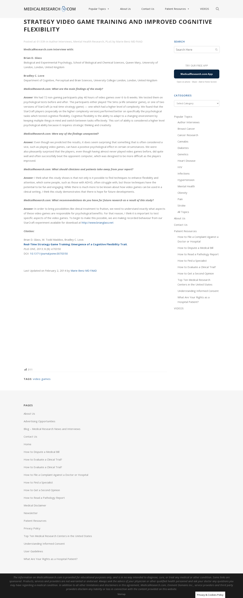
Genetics (183, 154)
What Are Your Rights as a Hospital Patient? (51, 559)
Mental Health (186, 186)
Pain (180, 199)
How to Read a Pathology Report (198, 254)
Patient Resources (175, 8)
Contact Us (147, 8)
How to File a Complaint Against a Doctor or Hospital (56, 475)
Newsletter (31, 513)
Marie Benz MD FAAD (129, 41)
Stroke (182, 205)
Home (27, 444)
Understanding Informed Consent (198, 291)
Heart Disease (187, 160)
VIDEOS (204, 8)
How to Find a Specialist (192, 260)
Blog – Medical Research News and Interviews (52, 429)
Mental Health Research (88, 41)
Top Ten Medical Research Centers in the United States (58, 536)
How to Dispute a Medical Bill (195, 248)
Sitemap (121, 594)
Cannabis (183, 141)
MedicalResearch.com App (197, 74)
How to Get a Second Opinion (196, 273)
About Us (125, 8)
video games (42, 379)
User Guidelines (33, 551)
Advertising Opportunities (39, 421)
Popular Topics (97, 8)
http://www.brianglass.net (97, 222)
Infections (184, 173)
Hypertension (186, 180)
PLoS (108, 41)
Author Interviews (60, 41)
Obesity (182, 192)
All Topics (183, 212)
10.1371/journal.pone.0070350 (49, 253)
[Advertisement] (95, 320)
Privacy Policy (32, 528)
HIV (180, 167)
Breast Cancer (186, 128)
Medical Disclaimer (35, 505)
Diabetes (183, 148)
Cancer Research (188, 135)
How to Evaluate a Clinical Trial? (197, 267)
